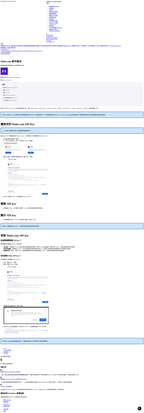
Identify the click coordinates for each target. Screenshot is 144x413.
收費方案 (58, 1)
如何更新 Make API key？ (10, 100)
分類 (2, 44)
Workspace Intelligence (54, 31)
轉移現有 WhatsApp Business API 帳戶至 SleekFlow (14, 379)
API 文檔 (53, 1)
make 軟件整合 (7, 350)
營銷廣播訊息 (52, 13)
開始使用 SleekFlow (54, 6)
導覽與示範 (7, 406)
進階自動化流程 (53, 21)
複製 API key (6, 90)
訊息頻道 (51, 8)
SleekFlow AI (52, 24)
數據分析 (51, 26)
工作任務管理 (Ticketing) (55, 27)
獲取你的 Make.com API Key (10, 87)
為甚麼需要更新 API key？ (11, 97)
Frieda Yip (6, 77)
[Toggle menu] (0, 42)
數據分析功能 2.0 (53, 29)
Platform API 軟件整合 (6, 386)
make (5, 348)
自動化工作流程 (53, 15)
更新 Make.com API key (9, 95)
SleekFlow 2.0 (7, 404)
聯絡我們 (48, 1)
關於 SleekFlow (7, 400)
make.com (6, 353)
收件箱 (51, 10)
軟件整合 (51, 19)
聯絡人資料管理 (53, 12)
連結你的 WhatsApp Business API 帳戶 (10, 371)
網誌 (5, 411)
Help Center (13, 1)
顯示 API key (6, 92)
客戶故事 (6, 409)
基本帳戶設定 (52, 17)
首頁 (3, 52)
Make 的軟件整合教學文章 (14, 341)
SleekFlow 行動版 (53, 22)
